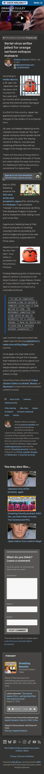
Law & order (14, 399)
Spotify (23, 720)
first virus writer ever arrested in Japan (12, 198)
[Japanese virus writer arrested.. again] (26, 478)
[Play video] (22, 18)
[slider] (16, 709)
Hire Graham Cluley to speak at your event (21, 748)
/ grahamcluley (22, 67)
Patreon (8, 730)
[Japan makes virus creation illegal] (26, 531)
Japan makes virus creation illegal (24, 541)
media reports (10, 79)
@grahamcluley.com (25, 65)
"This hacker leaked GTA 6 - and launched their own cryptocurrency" (21, 696)
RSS (30, 720)
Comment (12, 575)
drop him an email (27, 455)
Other (35, 720)
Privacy (13, 756)
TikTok (19, 452)
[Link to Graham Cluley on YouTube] (34, 742)
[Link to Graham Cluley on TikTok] (29, 742)
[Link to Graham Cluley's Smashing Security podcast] (19, 742)
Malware (27, 399)
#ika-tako (24, 408)
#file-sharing (10, 408)
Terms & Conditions (25, 756)
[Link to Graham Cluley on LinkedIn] (5, 742)
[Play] (9, 709)
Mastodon (8, 386)
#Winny (16, 415)
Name (10, 604)
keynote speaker (28, 424)
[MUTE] (30, 709)
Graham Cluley (20, 59)
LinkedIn (26, 452)
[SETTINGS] (34, 709)
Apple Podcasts (12, 720)
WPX (39, 762)
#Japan (35, 408)
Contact (18, 751)
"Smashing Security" (20, 449)
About (26, 751)
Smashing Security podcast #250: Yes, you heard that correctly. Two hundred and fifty (24, 516)
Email (10, 617)
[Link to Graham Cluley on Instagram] (24, 742)
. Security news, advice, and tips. (19, 176)
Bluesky (33, 383)
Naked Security (11, 402)
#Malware (9, 411)
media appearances (13, 446)
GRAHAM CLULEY (13, 8)
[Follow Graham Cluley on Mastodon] (14, 742)
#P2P (7, 415)
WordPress (16, 762)
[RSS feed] (39, 742)
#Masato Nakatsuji (25, 411)
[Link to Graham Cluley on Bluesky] (9, 742)
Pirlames (11, 204)
